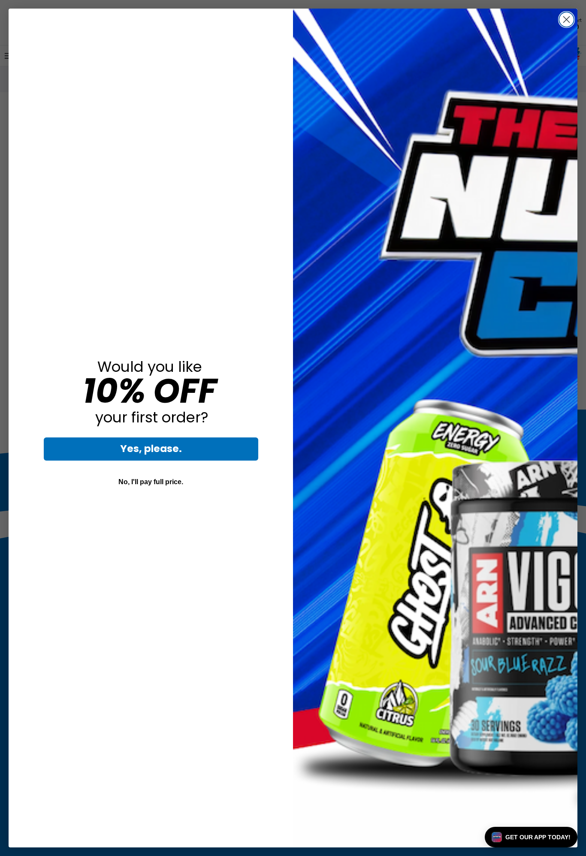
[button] (531, 837)
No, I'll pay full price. (150, 481)
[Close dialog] (566, 19)
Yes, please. (151, 448)
